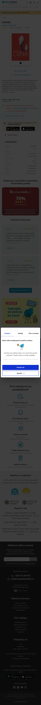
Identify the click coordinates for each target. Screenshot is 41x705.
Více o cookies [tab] (34, 333)
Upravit (19, 373)
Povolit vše (20, 367)
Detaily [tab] (20, 333)
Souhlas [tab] (7, 333)
